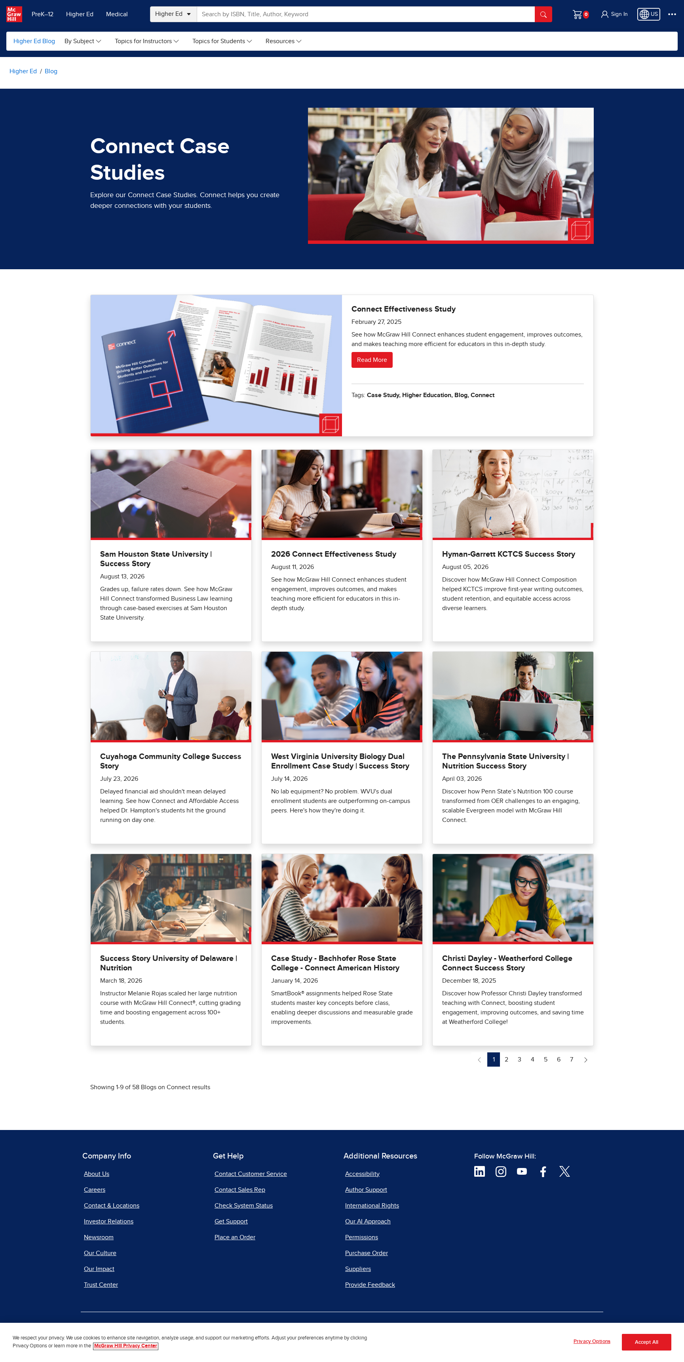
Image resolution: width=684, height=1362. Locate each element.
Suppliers (358, 1269)
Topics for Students (218, 41)
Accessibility (362, 1174)
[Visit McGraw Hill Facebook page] (543, 1171)
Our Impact (99, 1269)
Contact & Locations (111, 1205)
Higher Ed (79, 14)
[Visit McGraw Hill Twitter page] (564, 1171)
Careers (94, 1190)
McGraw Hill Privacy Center (125, 1346)
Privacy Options (592, 1341)
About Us (96, 1174)
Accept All (646, 1342)
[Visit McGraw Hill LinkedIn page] (479, 1171)
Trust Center (101, 1285)
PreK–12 (42, 14)
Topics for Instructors (143, 41)
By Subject (79, 41)
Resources (280, 41)
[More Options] (672, 14)
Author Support (366, 1190)
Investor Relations (108, 1221)
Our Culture (100, 1253)
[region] (342, 1342)
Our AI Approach (368, 1221)
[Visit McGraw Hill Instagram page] (501, 1171)
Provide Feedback (370, 1285)
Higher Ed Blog (34, 41)
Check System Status (244, 1205)
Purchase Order (366, 1253)
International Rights (372, 1205)
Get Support (231, 1221)
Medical (117, 14)
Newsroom (99, 1237)
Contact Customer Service (251, 1174)
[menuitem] (83, 41)
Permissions (361, 1237)
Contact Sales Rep (240, 1190)
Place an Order (235, 1237)
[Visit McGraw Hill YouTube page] (522, 1171)
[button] (614, 14)
